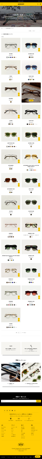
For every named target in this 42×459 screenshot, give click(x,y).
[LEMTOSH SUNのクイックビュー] (19, 138)
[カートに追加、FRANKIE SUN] (39, 298)
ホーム (2, 28)
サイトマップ (23, 436)
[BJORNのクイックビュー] (19, 49)
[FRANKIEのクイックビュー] (19, 296)
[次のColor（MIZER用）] (16, 327)
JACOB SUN (31, 211)
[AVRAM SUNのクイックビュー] (39, 251)
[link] (10, 45)
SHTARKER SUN (10, 188)
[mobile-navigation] (2, 4)
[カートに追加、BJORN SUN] (39, 51)
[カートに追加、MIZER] (19, 321)
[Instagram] (7, 410)
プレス (12, 433)
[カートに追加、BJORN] (19, 51)
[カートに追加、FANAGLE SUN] (39, 276)
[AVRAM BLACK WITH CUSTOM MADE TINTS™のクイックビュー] (19, 251)
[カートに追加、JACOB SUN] (39, 208)
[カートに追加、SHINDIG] (19, 230)
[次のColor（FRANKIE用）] (16, 305)
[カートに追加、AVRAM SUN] (39, 252)
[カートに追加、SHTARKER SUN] (19, 186)
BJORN (10, 53)
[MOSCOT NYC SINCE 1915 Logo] (21, 4)
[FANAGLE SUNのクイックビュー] (39, 274)
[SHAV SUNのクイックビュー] (39, 71)
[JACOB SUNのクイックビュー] (39, 206)
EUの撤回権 (22, 428)
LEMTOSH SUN (10, 143)
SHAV (11, 76)
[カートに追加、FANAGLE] (19, 276)
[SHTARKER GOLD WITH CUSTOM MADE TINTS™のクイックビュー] (39, 160)
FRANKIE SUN (31, 301)
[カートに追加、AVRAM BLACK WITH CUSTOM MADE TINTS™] (19, 252)
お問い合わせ (23, 437)
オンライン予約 (3, 430)
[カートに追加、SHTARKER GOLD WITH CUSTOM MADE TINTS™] (39, 162)
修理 (21, 430)
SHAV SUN (31, 76)
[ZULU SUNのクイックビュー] (39, 184)
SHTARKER (10, 165)
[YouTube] (12, 410)
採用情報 (22, 434)
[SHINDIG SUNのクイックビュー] (39, 228)
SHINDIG (11, 233)
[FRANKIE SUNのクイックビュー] (39, 296)
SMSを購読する (13, 436)
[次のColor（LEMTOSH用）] (36, 124)
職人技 (12, 428)
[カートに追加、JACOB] (19, 208)
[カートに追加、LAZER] (19, 117)
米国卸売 (2, 436)
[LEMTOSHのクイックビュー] (39, 116)
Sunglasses (33, 428)
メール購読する (13, 434)
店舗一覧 (2, 428)
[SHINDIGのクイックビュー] (19, 228)
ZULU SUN (31, 188)
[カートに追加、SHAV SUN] (39, 73)
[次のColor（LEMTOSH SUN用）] (16, 146)
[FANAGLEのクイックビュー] (19, 274)
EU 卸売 (2, 434)
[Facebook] (4, 410)
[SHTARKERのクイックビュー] (19, 160)
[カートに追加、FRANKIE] (19, 298)
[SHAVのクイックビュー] (19, 71)
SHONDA (11, 98)
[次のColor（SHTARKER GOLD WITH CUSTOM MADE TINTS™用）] (36, 170)
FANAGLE (11, 279)
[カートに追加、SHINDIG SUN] (39, 230)
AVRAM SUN (31, 255)
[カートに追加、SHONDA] (19, 95)
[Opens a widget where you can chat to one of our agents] (37, 456)
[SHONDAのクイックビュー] (19, 93)
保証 (21, 431)
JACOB (10, 211)
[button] (37, 4)
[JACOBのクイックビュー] (19, 206)
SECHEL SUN (31, 143)
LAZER (10, 120)
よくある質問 (23, 433)
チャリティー (3, 433)
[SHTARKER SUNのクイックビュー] (19, 184)
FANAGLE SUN (31, 279)
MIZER (10, 323)
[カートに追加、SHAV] (19, 73)
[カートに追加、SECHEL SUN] (39, 140)
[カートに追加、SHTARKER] (19, 162)
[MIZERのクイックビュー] (19, 319)
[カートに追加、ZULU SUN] (39, 186)
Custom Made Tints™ (34, 430)
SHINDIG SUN (31, 233)
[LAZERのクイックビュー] (19, 116)
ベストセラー (33, 431)
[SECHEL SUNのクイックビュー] (39, 138)
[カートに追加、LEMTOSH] (39, 117)
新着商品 (32, 433)
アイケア (2, 431)
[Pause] (39, 1)
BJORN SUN (31, 53)
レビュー (12, 430)
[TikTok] (15, 410)
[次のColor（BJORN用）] (16, 57)
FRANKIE (11, 301)
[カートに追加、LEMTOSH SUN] (19, 140)
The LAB (32, 434)
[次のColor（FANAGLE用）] (16, 282)
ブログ (12, 431)
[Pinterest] (10, 410)
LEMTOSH (31, 120)
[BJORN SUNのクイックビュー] (39, 49)
